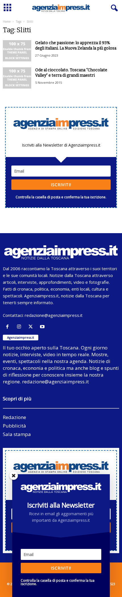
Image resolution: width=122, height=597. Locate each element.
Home (6, 21)
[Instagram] (20, 326)
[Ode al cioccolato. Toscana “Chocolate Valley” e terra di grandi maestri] (17, 78)
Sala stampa (17, 434)
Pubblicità (14, 425)
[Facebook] (8, 326)
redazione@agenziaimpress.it (54, 315)
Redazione (14, 417)
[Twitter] (32, 326)
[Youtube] (43, 326)
